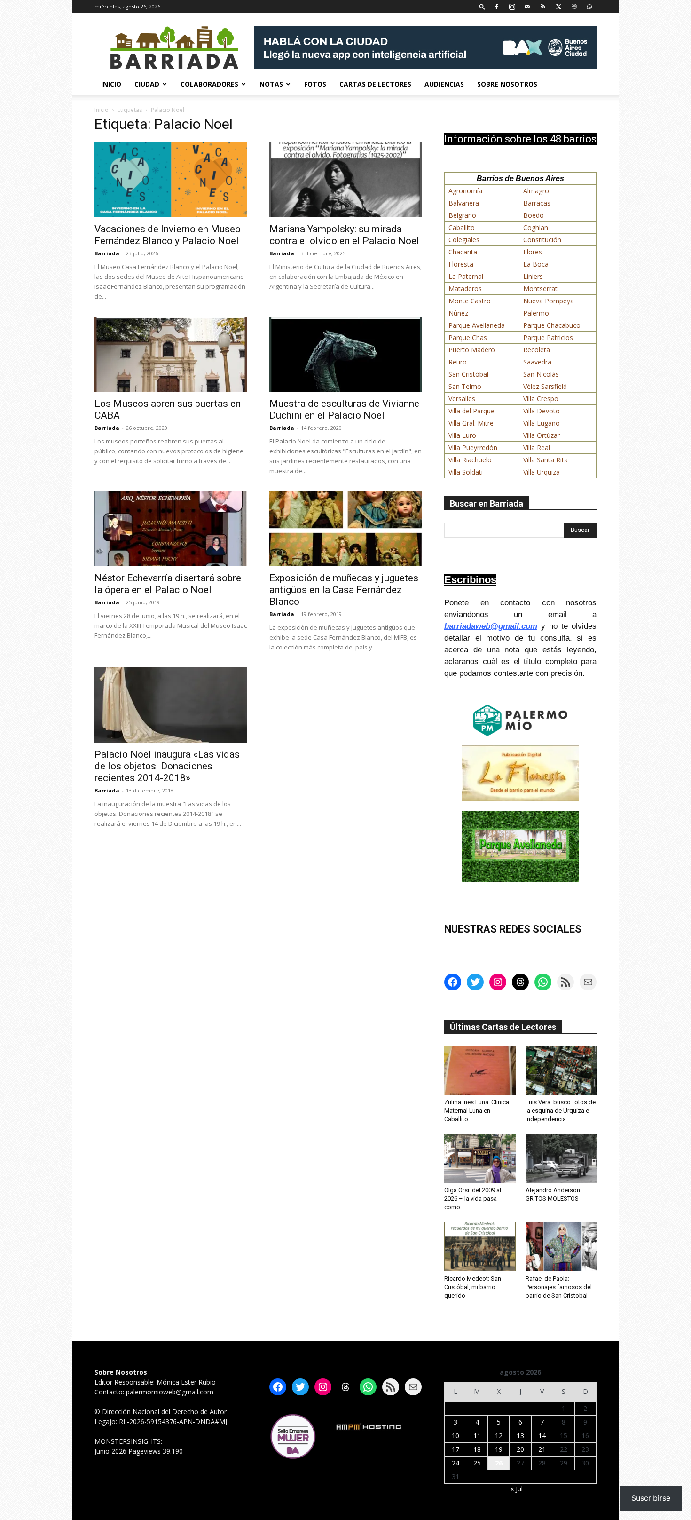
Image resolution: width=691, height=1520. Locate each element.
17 (455, 1449)
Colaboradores (209, 83)
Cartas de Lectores (375, 83)
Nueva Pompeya (548, 300)
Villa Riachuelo (470, 459)
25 (477, 1462)
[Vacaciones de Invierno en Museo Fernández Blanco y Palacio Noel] (170, 179)
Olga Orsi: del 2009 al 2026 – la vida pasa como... (472, 1199)
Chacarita (462, 251)
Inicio (111, 83)
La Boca (536, 264)
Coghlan (535, 227)
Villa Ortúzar (541, 435)
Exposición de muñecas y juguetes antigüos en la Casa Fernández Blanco (343, 589)
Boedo (533, 215)
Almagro (536, 190)
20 (520, 1449)
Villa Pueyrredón (472, 447)
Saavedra (537, 361)
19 (499, 1449)
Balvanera (463, 202)
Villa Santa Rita (545, 459)
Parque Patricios (548, 337)
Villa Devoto (541, 410)
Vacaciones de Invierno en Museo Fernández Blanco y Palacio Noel (167, 234)
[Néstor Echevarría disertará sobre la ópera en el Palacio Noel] (170, 528)
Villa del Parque (471, 410)
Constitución (542, 239)
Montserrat (540, 288)
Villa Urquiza (541, 471)
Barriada (106, 253)
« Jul (516, 1488)
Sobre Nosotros (507, 83)
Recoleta (536, 349)
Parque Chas (467, 337)
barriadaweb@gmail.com (490, 626)
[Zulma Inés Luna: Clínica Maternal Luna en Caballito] (480, 1070)
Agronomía (465, 190)
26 (499, 1462)
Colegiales (463, 239)
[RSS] (543, 6)
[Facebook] (496, 6)
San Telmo (464, 386)
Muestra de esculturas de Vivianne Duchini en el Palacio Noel (344, 409)
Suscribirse (650, 1498)
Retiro (457, 361)
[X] (558, 6)
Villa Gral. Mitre (471, 423)
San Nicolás (541, 374)
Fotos (315, 83)
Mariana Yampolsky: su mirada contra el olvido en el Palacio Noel (344, 234)
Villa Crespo (540, 398)
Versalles (461, 398)
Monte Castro (469, 300)
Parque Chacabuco (552, 325)
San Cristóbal (468, 374)
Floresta (460, 264)
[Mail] (527, 6)
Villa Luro (462, 435)
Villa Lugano (541, 423)
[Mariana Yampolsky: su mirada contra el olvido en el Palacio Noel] (345, 179)
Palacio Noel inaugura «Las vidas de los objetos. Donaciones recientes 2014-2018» (167, 766)
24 (455, 1462)
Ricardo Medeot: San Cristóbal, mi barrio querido (472, 1287)
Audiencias (444, 83)
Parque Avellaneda (476, 325)
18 (477, 1449)
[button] (482, 6)
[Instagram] (512, 6)
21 (542, 1449)
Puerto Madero (471, 349)
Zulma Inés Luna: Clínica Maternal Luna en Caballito (476, 1111)
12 (499, 1435)
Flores (532, 251)
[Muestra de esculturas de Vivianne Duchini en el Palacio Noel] (345, 354)
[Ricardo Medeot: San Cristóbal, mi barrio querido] (480, 1246)
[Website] (574, 6)
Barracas (536, 202)
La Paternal (465, 276)
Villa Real (536, 447)
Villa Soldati (465, 471)
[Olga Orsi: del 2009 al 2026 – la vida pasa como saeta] (480, 1158)
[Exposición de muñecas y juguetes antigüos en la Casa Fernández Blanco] (345, 528)
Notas (271, 83)
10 (455, 1435)
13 (520, 1435)
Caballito (461, 227)
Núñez (458, 313)
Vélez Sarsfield (545, 386)
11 (477, 1435)
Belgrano (462, 215)
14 (542, 1435)
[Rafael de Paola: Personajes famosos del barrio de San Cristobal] (561, 1246)
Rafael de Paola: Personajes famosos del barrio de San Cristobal (559, 1287)
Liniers (533, 276)
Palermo (536, 313)
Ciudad (146, 83)
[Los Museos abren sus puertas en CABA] (170, 354)
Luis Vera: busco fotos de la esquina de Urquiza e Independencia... (561, 1111)
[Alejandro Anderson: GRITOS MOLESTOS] (561, 1158)
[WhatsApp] (589, 6)
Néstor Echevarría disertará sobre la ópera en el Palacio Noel (167, 583)
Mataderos (465, 288)
